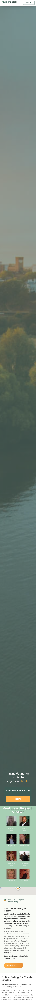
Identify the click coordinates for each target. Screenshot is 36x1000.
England (21, 900)
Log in (28, 3)
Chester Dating (12, 902)
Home (9, 900)
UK (15, 900)
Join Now (11, 965)
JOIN (18, 799)
